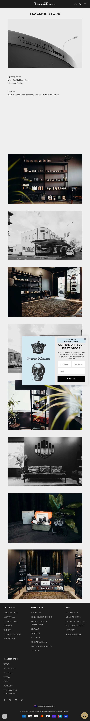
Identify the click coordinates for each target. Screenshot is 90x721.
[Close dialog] (85, 339)
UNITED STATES (11, 621)
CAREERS (35, 651)
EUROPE (7, 630)
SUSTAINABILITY (39, 642)
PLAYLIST (8, 686)
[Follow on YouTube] (16, 700)
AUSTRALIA (9, 617)
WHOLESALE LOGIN (75, 626)
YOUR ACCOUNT (73, 617)
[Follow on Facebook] (5, 700)
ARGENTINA (9, 639)
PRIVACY (35, 629)
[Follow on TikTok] (22, 700)
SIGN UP (71, 379)
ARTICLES (8, 673)
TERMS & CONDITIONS (41, 617)
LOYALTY (70, 630)
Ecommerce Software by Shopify (57, 711)
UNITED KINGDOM (12, 634)
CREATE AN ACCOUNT (76, 621)
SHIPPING (35, 633)
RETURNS (35, 638)
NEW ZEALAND (11, 613)
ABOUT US (36, 613)
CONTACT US (72, 613)
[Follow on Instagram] (10, 700)
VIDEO (7, 677)
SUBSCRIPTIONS (73, 634)
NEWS (6, 664)
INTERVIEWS (9, 668)
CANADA (8, 626)
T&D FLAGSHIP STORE (41, 646)
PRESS (6, 681)
